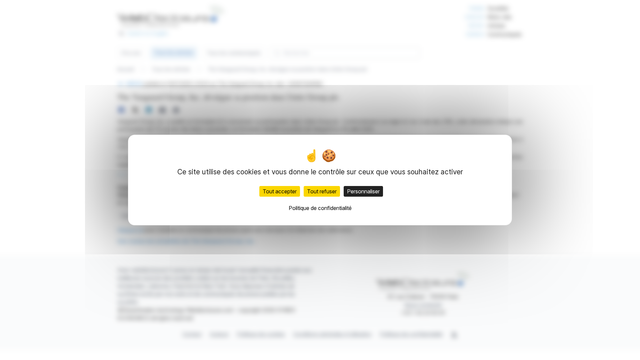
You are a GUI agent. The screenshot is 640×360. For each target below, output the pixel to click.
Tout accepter (280, 191)
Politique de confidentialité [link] (320, 208)
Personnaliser (363, 191)
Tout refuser (322, 191)
